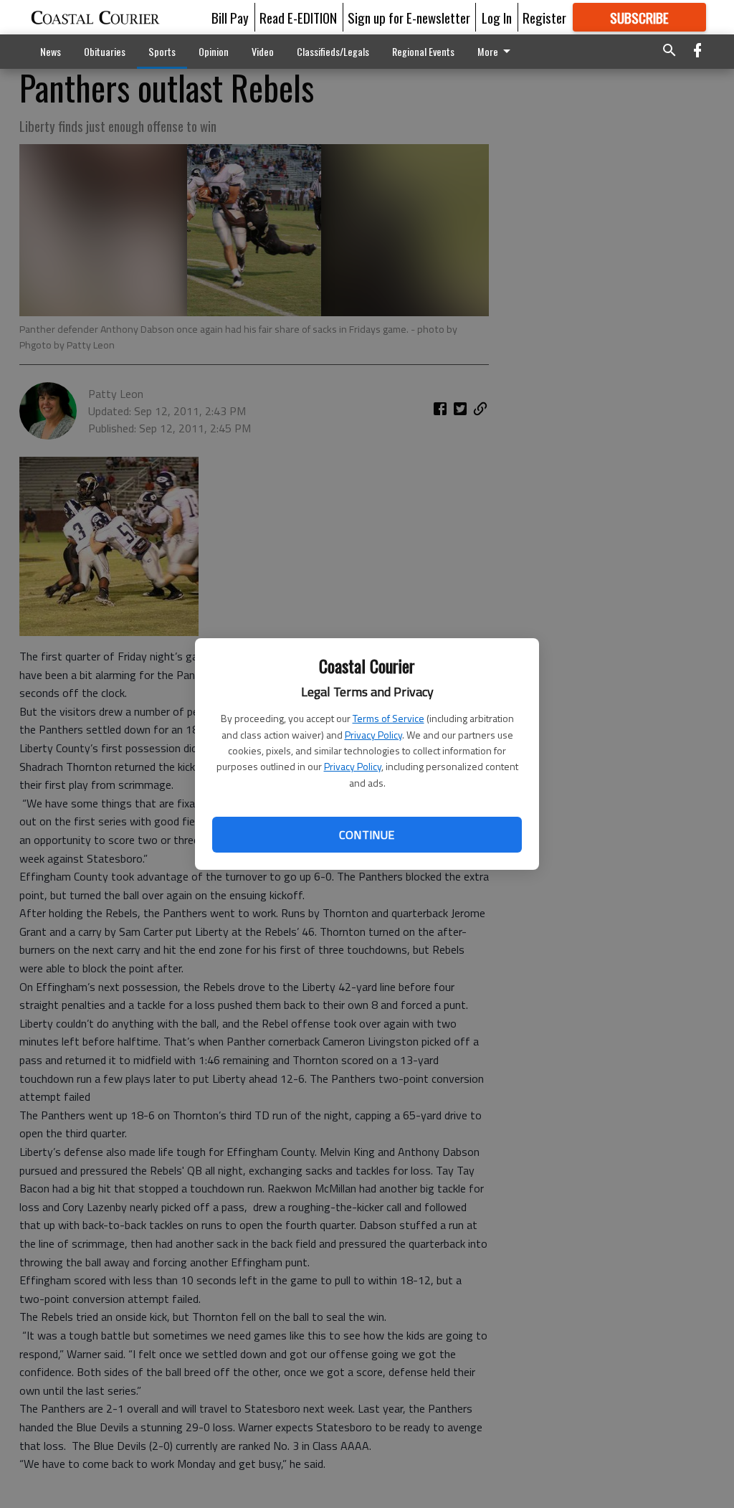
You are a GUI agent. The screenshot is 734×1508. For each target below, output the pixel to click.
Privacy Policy (373, 734)
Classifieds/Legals (333, 51)
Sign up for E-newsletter (409, 17)
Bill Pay (230, 17)
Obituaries (104, 51)
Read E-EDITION (298, 17)
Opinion (214, 51)
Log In (497, 17)
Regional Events (423, 51)
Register (544, 17)
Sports (162, 51)
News (50, 51)
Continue (366, 834)
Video (263, 51)
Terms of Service (388, 718)
